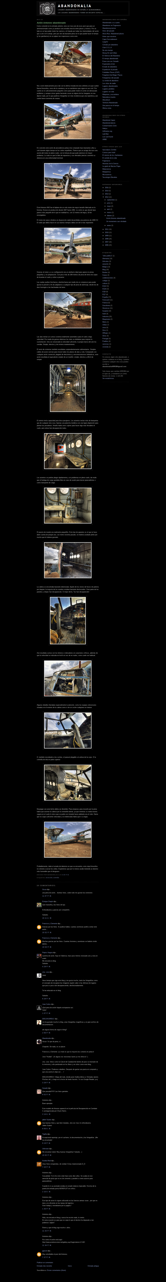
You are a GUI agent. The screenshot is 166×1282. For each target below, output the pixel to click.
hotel (104, 314)
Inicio (70, 1266)
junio (109, 203)
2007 (107, 242)
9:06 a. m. (46, 1129)
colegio (104, 281)
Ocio (104, 330)
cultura (104, 283)
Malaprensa (106, 172)
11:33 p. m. (47, 1231)
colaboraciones (107, 278)
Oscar (44, 889)
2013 (107, 194)
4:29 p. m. (46, 967)
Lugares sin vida (108, 92)
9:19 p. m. (46, 1143)
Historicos (105, 308)
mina (104, 327)
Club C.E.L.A (107, 47)
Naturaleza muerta (108, 97)
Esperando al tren (108, 64)
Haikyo (104, 128)
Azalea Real (46, 1161)
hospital (105, 311)
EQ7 (104, 294)
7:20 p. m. (46, 1167)
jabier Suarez (47, 1120)
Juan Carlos (46, 1004)
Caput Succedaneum (109, 39)
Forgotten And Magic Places (112, 75)
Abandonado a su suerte (111, 23)
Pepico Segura (47, 952)
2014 (107, 191)
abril (108, 209)
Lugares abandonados (110, 86)
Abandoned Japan (108, 120)
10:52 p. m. (47, 932)
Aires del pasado (108, 31)
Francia (105, 303)
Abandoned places (108, 123)
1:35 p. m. (46, 1209)
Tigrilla (44, 1134)
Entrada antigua (93, 1266)
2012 (107, 197)
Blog (104, 269)
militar (104, 325)
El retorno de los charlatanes (112, 155)
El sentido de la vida (109, 158)
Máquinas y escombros (110, 94)
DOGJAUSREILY (48, 1019)
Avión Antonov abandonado (51, 23)
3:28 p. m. (46, 1083)
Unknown (45, 1149)
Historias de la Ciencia (110, 163)
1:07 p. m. (46, 1013)
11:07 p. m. (47, 896)
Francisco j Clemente (49, 923)
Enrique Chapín (47, 901)
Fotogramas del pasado (110, 78)
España (56, 877)
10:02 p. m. (47, 1155)
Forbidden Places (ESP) (110, 72)
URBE (104, 139)
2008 (107, 239)
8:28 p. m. (46, 999)
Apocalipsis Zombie (109, 150)
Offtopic (105, 333)
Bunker (104, 272)
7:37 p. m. (46, 1257)
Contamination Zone (109, 126)
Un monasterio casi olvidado (116, 221)
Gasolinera (106, 305)
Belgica (105, 267)
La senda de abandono (110, 81)
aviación (49, 877)
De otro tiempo (107, 50)
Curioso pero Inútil (108, 152)
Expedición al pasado (110, 69)
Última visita (106, 108)
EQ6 (104, 292)
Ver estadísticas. (108, 378)
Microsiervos (106, 175)
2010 (107, 232)
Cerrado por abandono (110, 45)
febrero (109, 215)
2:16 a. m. (46, 1192)
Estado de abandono (109, 67)
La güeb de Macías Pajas (111, 166)
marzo (109, 212)
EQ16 (104, 289)
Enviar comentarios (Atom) (56, 1270)
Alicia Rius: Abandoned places (113, 34)
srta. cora (45, 972)
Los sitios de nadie (109, 83)
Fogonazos (106, 161)
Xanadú (45, 1088)
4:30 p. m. (65, 874)
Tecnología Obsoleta (109, 177)
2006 (107, 245)
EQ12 (104, 286)
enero (109, 225)
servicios (105, 344)
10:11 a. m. (47, 918)
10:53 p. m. (47, 947)
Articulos (105, 261)
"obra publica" (107, 256)
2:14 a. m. (46, 1114)
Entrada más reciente (44, 1266)
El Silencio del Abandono (111, 56)
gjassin (44, 1251)
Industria (105, 316)
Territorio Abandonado (110, 103)
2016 (107, 187)
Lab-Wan (105, 134)
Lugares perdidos (108, 89)
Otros (104, 336)
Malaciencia (106, 169)
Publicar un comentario (45, 1262)
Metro (104, 322)
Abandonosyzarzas (109, 28)
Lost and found (107, 137)
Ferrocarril (105, 300)
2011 (107, 229)
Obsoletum (106, 100)
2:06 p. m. (46, 1033)
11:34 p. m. (47, 1245)
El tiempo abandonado (110, 58)
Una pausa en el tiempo (110, 105)
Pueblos (105, 341)
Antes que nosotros (109, 36)
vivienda (105, 347)
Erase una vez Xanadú (110, 61)
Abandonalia (46, 1038)
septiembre (111, 200)
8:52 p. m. (46, 1094)
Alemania (105, 258)
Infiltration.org (107, 131)
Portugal (105, 338)
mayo (109, 206)
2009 (107, 236)
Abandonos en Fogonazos (111, 25)
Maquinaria (106, 319)
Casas (104, 275)
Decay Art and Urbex (109, 53)
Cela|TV (105, 42)
